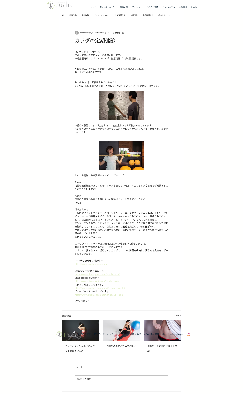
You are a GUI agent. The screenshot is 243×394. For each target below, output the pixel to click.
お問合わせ (135, 334)
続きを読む (162, 15)
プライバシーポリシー (104, 334)
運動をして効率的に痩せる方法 (162, 348)
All (63, 15)
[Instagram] (188, 334)
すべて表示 (176, 315)
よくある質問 (84, 334)
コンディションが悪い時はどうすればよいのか (80, 348)
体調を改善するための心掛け (121, 346)
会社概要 (123, 334)
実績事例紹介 (148, 15)
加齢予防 (134, 15)
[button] (107, 7)
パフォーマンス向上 (102, 15)
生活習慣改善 (120, 15)
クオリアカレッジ (82, 301)
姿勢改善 (85, 15)
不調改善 (73, 15)
